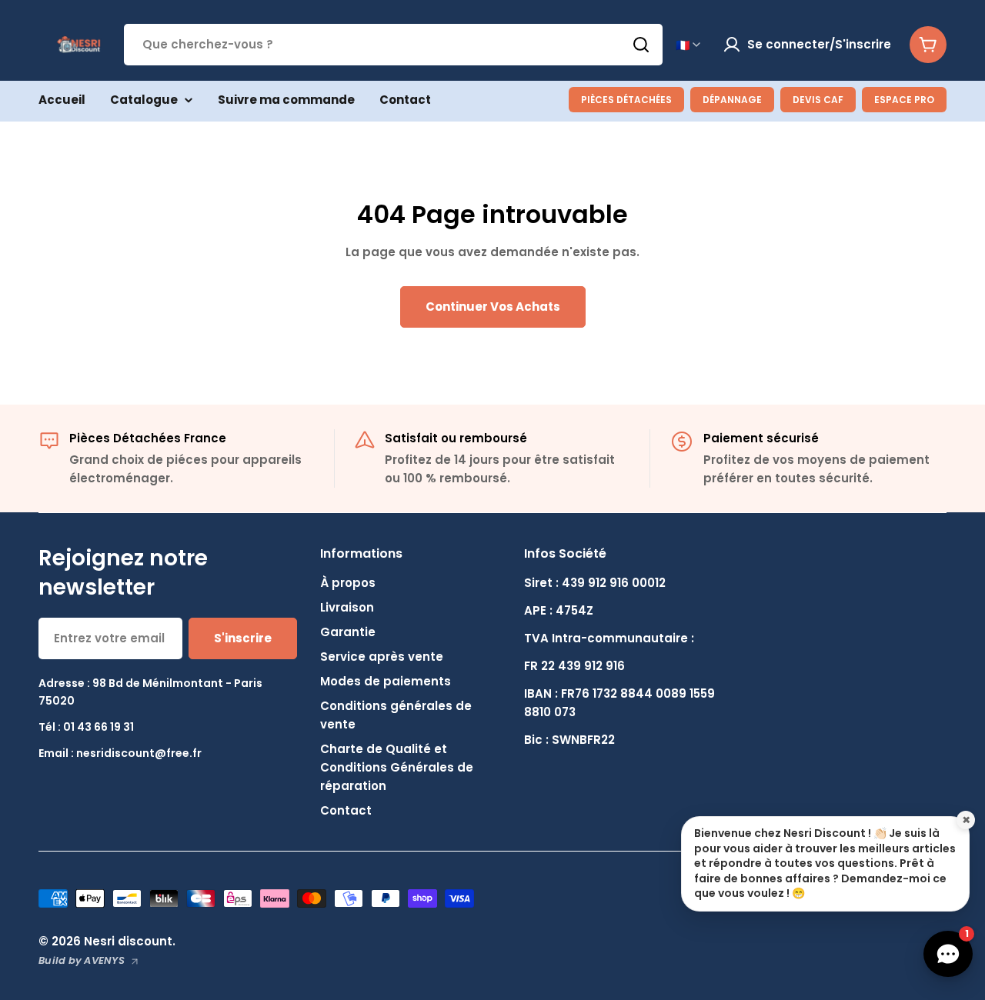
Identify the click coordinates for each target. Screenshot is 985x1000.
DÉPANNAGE (732, 99)
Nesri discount (128, 941)
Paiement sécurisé (761, 438)
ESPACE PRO (904, 99)
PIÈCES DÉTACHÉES (626, 99)
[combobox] (393, 44)
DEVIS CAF (818, 99)
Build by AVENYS (81, 960)
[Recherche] (641, 44)
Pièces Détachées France (147, 438)
